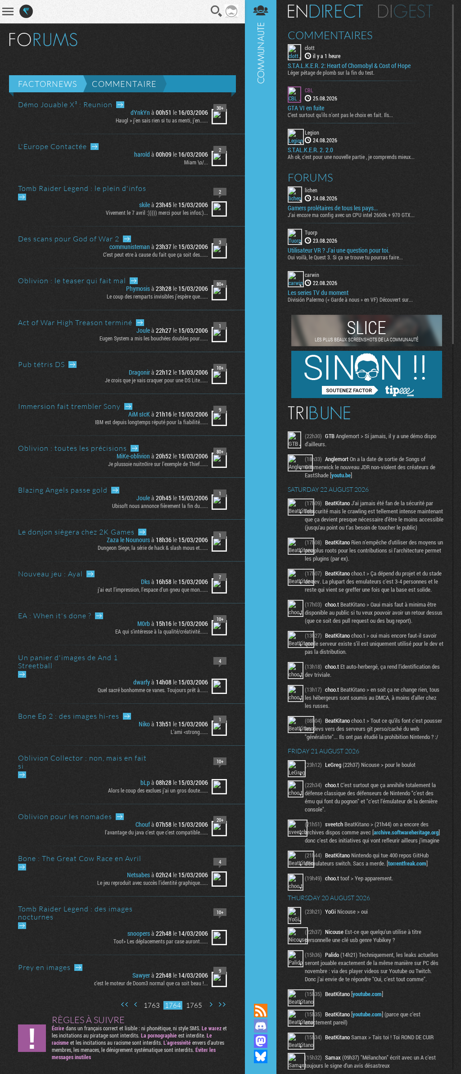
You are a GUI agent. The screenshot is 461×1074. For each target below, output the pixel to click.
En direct (325, 11)
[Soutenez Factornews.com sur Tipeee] (366, 395)
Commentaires (330, 35)
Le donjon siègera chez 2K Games (76, 532)
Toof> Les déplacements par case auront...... (160, 941)
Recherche (216, 11)
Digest (405, 11)
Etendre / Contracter (260, 995)
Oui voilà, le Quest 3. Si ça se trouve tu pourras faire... (345, 257)
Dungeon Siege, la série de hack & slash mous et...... (153, 547)
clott (310, 47)
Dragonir (139, 372)
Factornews (47, 84)
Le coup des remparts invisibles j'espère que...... (157, 296)
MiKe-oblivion (133, 456)
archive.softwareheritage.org (406, 832)
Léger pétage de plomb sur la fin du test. (331, 72)
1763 (152, 1005)
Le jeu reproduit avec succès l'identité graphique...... (152, 882)
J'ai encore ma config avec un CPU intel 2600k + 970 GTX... (351, 214)
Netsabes (138, 874)
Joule (143, 330)
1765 (194, 1005)
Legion (312, 132)
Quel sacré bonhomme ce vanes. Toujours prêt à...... (153, 689)
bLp (145, 782)
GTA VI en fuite (306, 108)
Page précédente (136, 1004)
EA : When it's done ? (54, 616)
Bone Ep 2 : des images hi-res (68, 716)
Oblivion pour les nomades (65, 816)
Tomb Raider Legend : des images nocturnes (75, 913)
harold (142, 154)
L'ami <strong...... (189, 731)
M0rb (143, 623)
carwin (312, 274)
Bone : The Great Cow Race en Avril (79, 858)
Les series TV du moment (318, 292)
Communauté (261, 493)
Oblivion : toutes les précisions (72, 448)
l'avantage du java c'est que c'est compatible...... (156, 832)
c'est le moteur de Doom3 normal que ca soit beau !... (151, 983)
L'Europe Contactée (52, 146)
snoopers (138, 933)
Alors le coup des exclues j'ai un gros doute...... (158, 790)
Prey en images (44, 967)
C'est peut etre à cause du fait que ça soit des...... (155, 254)
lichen (311, 190)
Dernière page (222, 1004)
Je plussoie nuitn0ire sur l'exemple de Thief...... (158, 463)
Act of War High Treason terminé (75, 322)
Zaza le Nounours (128, 539)
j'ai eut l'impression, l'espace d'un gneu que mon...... (153, 589)
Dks (145, 581)
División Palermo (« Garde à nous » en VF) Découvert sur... (350, 299)
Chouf (143, 824)
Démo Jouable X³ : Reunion (65, 104)
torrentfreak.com (407, 863)
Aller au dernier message (120, 104)
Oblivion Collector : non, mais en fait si (82, 762)
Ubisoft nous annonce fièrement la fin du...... (160, 505)
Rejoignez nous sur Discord (260, 1026)
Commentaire (124, 84)
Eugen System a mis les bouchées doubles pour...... (153, 338)
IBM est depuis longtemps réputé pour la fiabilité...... (151, 422)
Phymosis (138, 288)
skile (144, 204)
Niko (144, 724)
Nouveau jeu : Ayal (50, 574)
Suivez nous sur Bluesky (260, 1056)
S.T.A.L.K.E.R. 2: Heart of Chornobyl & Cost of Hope (349, 65)
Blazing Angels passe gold (63, 490)
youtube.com (367, 994)
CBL (309, 90)
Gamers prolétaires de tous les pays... (333, 208)
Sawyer (141, 975)
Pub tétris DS (41, 364)
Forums (310, 177)
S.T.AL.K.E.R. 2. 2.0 (310, 150)
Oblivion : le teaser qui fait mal (72, 280)
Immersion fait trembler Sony (69, 406)
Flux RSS (260, 1010)
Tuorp (311, 232)
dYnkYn (140, 112)
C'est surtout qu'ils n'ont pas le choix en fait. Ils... (340, 114)
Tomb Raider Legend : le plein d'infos (82, 188)
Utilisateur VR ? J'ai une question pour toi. (338, 250)
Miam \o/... (196, 162)
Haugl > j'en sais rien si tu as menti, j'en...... (162, 120)
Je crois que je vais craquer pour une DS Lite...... (156, 380)
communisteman (129, 246)
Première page (125, 1004)
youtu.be (341, 475)
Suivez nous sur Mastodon (260, 1041)
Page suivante (211, 1004)
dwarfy (141, 682)
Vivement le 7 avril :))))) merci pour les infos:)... (157, 212)
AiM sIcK (139, 414)
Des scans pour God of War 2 (68, 239)
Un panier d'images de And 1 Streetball (68, 661)
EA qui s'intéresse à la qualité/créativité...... (161, 631)
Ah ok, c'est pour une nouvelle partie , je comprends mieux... (351, 156)
